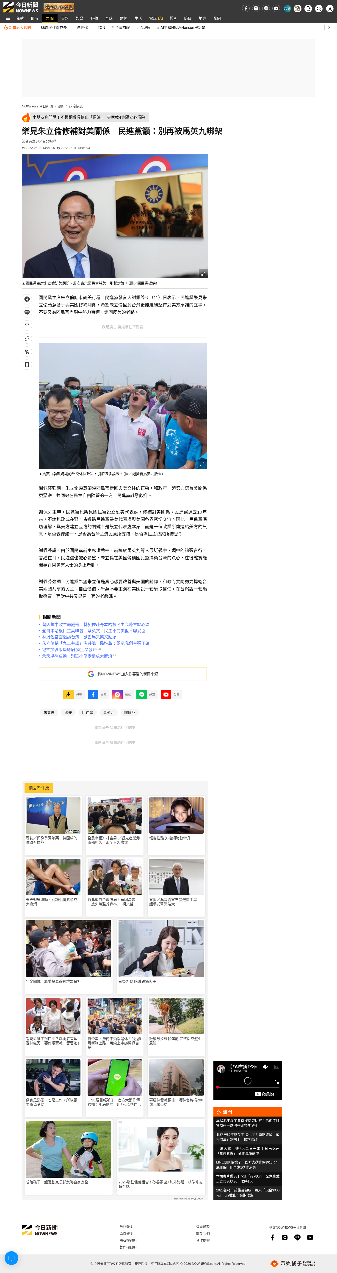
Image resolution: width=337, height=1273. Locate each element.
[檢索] (319, 8)
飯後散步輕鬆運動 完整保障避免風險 (175, 1041)
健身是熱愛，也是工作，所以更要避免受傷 (51, 1102)
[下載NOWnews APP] (308, 8)
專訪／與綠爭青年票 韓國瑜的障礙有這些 (51, 840)
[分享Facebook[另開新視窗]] (27, 299)
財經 (123, 18)
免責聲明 (126, 1233)
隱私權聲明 (128, 1240)
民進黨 (87, 712)
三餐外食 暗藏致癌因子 (137, 981)
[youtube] (276, 8)
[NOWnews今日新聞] (20, 7)
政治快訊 (76, 106)
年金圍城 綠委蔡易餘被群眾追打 (53, 981)
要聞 (50, 18)
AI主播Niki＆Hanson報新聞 (182, 27)
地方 (202, 18)
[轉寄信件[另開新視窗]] (27, 325)
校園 (217, 18)
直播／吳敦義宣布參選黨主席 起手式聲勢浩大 (175, 902)
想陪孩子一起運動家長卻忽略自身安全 (57, 1182)
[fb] (246, 8)
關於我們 (203, 1233)
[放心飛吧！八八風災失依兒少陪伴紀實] (59, 7)
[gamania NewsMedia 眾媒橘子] (292, 1263)
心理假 (145, 27)
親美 (68, 712)
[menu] (8, 18)
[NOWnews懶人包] (297, 8)
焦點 (20, 18)
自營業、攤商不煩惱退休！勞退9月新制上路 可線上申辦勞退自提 (114, 1043)
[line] (266, 8)
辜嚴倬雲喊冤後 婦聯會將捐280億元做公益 (176, 1102)
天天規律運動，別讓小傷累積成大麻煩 (51, 902)
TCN (101, 27)
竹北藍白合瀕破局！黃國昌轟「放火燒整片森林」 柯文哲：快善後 (114, 902)
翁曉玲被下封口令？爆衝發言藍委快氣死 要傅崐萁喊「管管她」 (53, 1041)
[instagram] (256, 8)
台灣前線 (122, 27)
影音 (173, 18)
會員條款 (203, 1226)
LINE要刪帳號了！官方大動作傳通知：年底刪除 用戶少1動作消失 (114, 1102)
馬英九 (108, 712)
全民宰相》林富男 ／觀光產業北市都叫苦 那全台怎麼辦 (114, 840)
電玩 (153, 18)
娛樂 (79, 18)
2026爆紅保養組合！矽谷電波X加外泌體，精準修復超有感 (161, 1184)
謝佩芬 (129, 712)
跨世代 (82, 27)
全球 (109, 18)
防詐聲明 (126, 1226)
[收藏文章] (27, 364)
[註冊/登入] (330, 8)
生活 (138, 18)
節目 (187, 18)
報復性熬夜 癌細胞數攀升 (170, 838)
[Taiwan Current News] (287, 8)
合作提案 (203, 1240)
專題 (65, 18)
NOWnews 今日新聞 (37, 106)
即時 (34, 18)
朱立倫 (49, 712)
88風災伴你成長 (54, 27)
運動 (94, 18)
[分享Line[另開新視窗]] (27, 312)
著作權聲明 (128, 1247)
